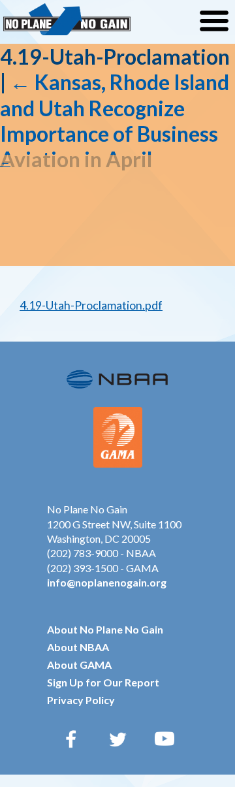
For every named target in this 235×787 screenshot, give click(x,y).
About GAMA (79, 664)
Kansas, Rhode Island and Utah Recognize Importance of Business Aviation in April (114, 120)
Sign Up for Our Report (103, 682)
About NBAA (78, 647)
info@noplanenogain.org (106, 582)
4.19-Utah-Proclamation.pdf (91, 305)
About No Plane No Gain (105, 629)
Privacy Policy (81, 700)
